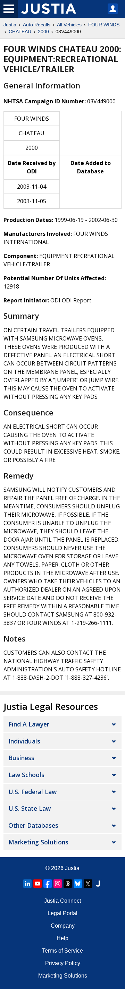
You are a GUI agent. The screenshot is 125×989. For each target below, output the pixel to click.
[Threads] (68, 883)
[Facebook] (47, 883)
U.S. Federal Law (32, 792)
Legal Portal (62, 913)
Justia (9, 24)
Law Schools (26, 775)
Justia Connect (62, 901)
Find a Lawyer (28, 724)
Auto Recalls (36, 24)
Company (63, 926)
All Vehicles (69, 24)
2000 (43, 31)
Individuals (24, 741)
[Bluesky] (78, 883)
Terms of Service (62, 951)
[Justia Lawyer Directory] (98, 883)
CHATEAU (20, 31)
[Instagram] (57, 883)
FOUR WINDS (103, 24)
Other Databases (33, 825)
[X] (88, 883)
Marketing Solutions (38, 842)
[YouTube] (37, 883)
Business (21, 758)
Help (62, 938)
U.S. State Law (29, 808)
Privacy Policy (62, 963)
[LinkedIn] (27, 883)
